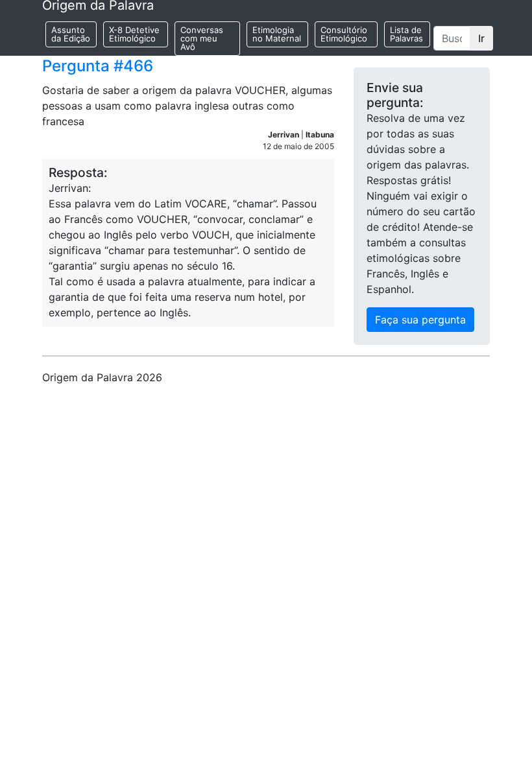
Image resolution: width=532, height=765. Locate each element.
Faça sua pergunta (420, 319)
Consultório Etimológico (343, 34)
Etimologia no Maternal (276, 34)
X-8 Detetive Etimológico (134, 34)
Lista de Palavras (406, 34)
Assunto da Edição (70, 34)
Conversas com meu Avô (201, 38)
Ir (481, 38)
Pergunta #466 (97, 65)
